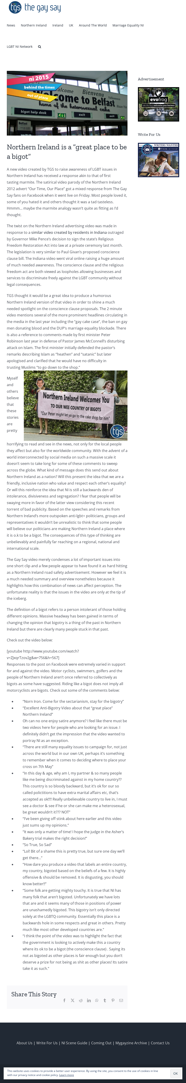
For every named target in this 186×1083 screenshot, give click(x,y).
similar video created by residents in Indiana (69, 232)
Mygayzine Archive (131, 1042)
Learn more (66, 1075)
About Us (24, 1042)
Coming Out (101, 1042)
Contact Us (160, 1042)
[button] (39, 46)
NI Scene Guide (74, 1042)
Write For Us (47, 1042)
